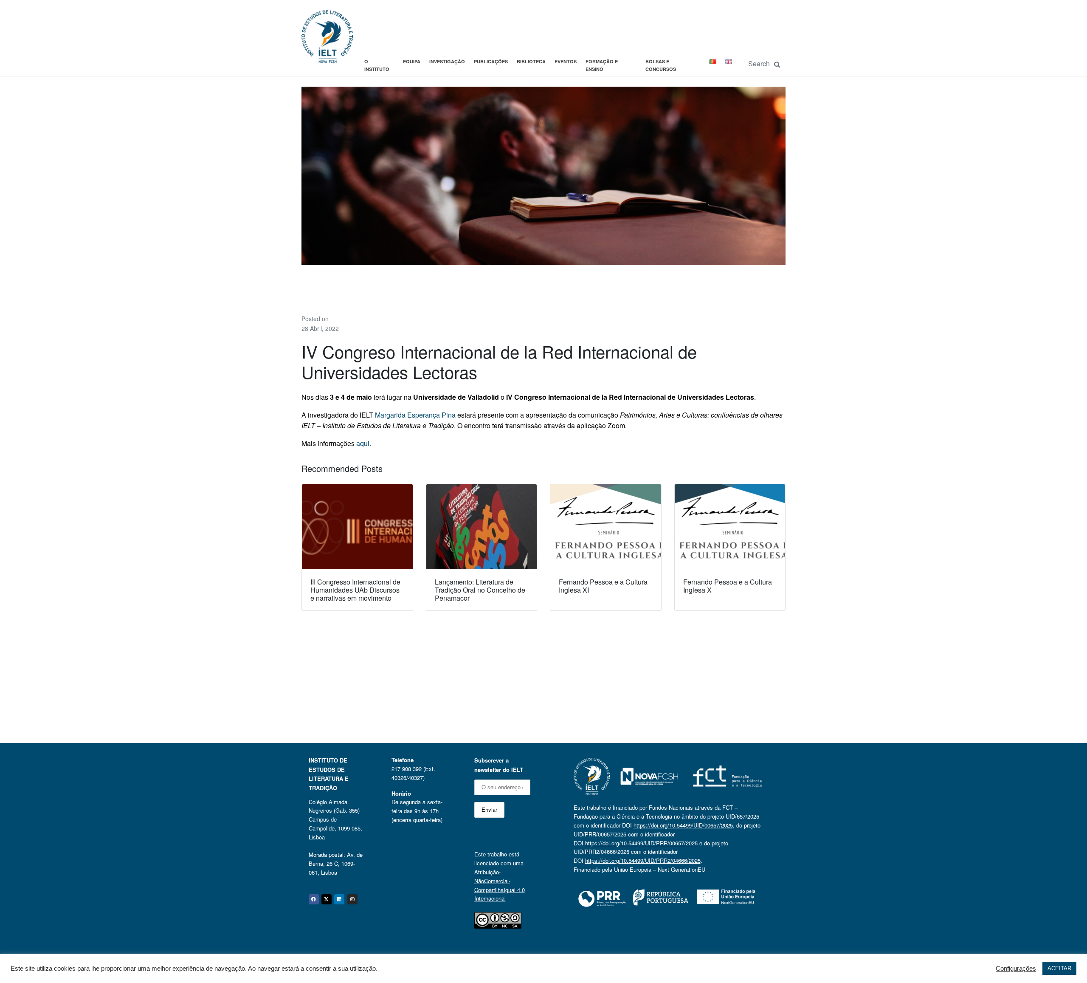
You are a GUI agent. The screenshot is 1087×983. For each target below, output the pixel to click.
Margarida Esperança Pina (415, 415)
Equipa (411, 61)
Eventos (566, 61)
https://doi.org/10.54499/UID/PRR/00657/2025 (641, 843)
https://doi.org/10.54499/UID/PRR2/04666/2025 (643, 860)
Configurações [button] (1016, 968)
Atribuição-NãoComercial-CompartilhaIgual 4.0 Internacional (499, 885)
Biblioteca (531, 61)
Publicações (491, 61)
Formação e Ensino (602, 65)
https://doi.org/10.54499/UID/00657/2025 (683, 825)
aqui (362, 443)
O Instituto (376, 65)
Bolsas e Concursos (660, 65)
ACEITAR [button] (1059, 968)
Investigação (447, 61)
